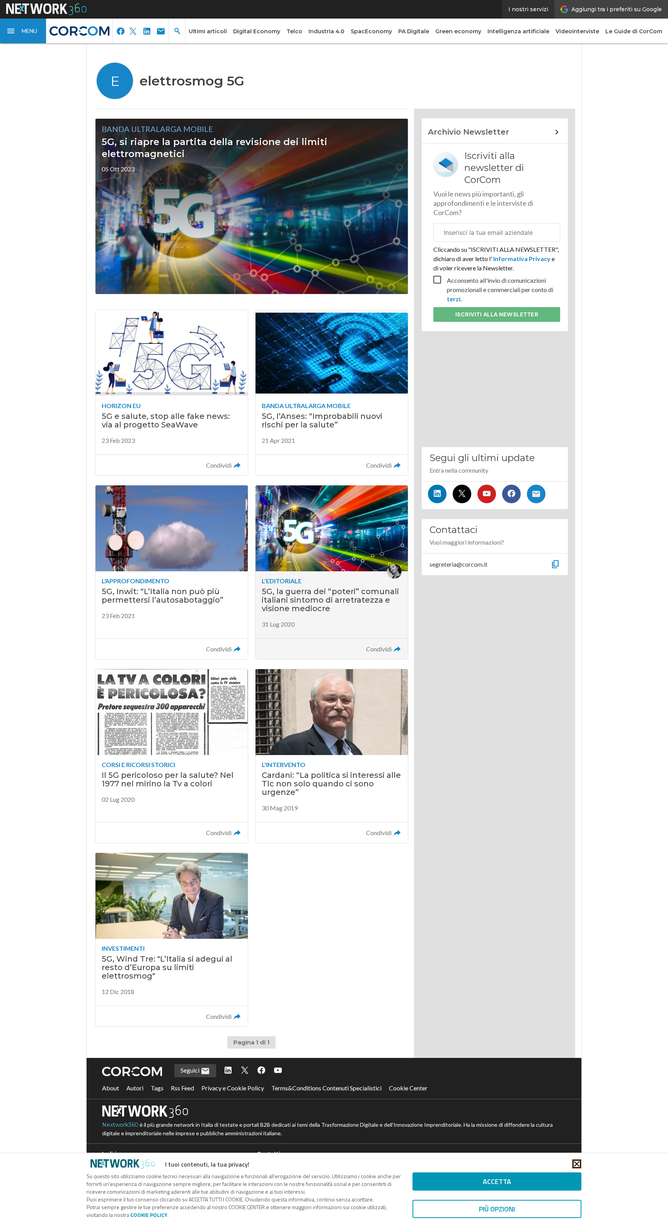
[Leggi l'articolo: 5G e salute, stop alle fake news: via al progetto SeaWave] (171, 392)
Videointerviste (577, 31)
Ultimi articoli (208, 31)
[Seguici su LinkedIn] (437, 494)
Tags (157, 1088)
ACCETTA (497, 1181)
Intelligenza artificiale (518, 31)
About (110, 1088)
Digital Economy (256, 31)
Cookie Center (408, 1088)
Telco (294, 31)
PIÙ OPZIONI (497, 1209)
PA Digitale (413, 31)
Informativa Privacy (522, 258)
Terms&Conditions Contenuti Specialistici (326, 1088)
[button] (23, 31)
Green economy (458, 31)
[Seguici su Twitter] (462, 494)
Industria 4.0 (326, 31)
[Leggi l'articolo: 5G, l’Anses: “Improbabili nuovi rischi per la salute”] (332, 392)
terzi (453, 298)
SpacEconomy (371, 31)
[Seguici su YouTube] (486, 494)
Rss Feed (182, 1088)
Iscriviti (496, 314)
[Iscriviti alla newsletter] (536, 494)
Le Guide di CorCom (633, 31)
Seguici (191, 1070)
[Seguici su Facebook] (511, 494)
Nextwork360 (120, 1124)
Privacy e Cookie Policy (232, 1088)
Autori (134, 1088)
